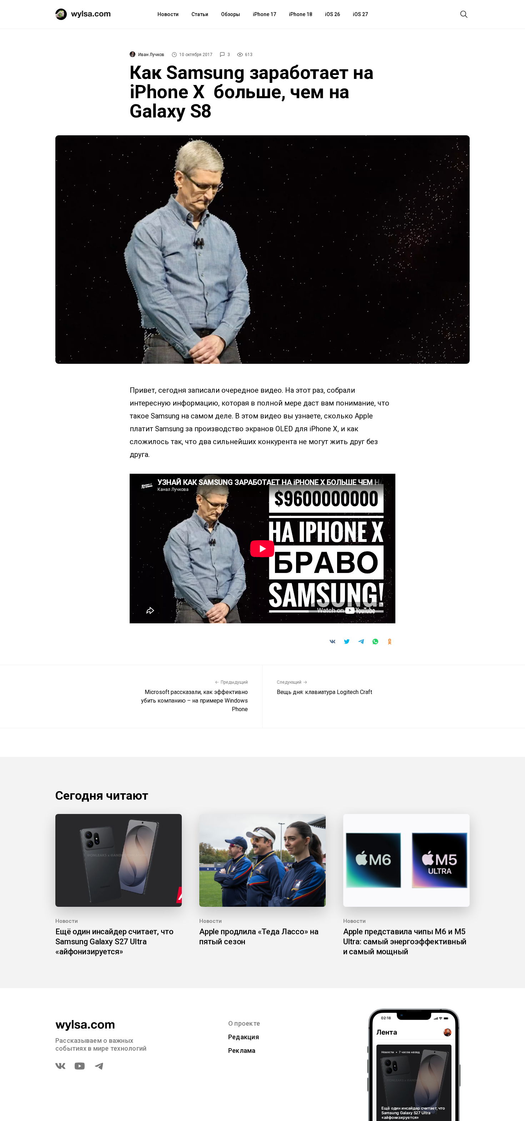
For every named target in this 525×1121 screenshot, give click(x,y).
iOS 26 (332, 14)
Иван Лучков (151, 54)
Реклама (242, 1050)
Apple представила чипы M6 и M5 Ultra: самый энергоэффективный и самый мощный (405, 941)
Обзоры (230, 14)
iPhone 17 (264, 14)
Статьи (199, 14)
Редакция (243, 1037)
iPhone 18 (300, 14)
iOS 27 (360, 14)
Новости (168, 14)
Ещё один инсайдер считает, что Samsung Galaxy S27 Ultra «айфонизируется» (114, 941)
